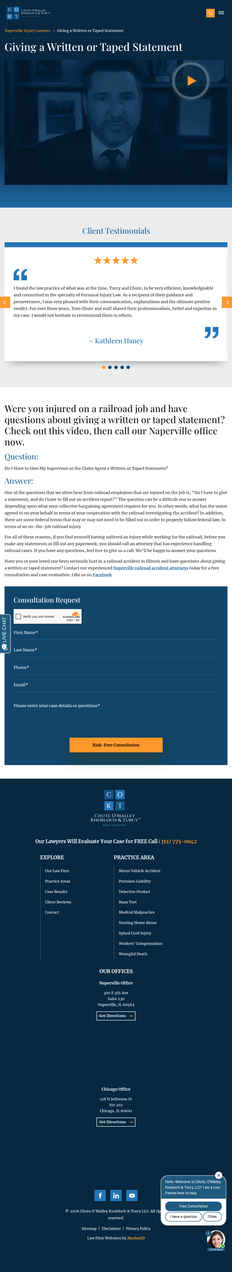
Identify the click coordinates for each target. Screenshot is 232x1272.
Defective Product (134, 891)
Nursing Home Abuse (138, 922)
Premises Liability (135, 881)
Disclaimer (111, 1228)
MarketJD (135, 1238)
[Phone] (210, 13)
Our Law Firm (57, 871)
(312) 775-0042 (178, 841)
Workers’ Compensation (140, 943)
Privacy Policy (138, 1228)
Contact (52, 912)
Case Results (56, 891)
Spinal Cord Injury (135, 933)
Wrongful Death (133, 954)
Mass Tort (128, 902)
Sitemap (89, 1228)
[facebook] (100, 1195)
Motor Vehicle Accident (140, 871)
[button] (221, 13)
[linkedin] (116, 1195)
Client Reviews (58, 902)
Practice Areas (57, 881)
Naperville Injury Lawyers (27, 30)
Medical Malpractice (137, 912)
